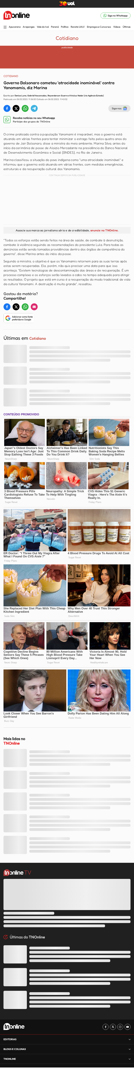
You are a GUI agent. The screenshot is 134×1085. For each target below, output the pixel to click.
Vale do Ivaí (43, 26)
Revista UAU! (78, 26)
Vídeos (116, 26)
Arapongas (28, 26)
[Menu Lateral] (5, 27)
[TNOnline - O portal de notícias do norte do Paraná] (16, 15)
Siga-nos (116, 108)
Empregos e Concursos (99, 26)
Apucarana (14, 26)
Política (64, 26)
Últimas (127, 26)
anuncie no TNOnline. (104, 230)
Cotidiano (67, 38)
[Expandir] (130, 1059)
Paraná (55, 26)
